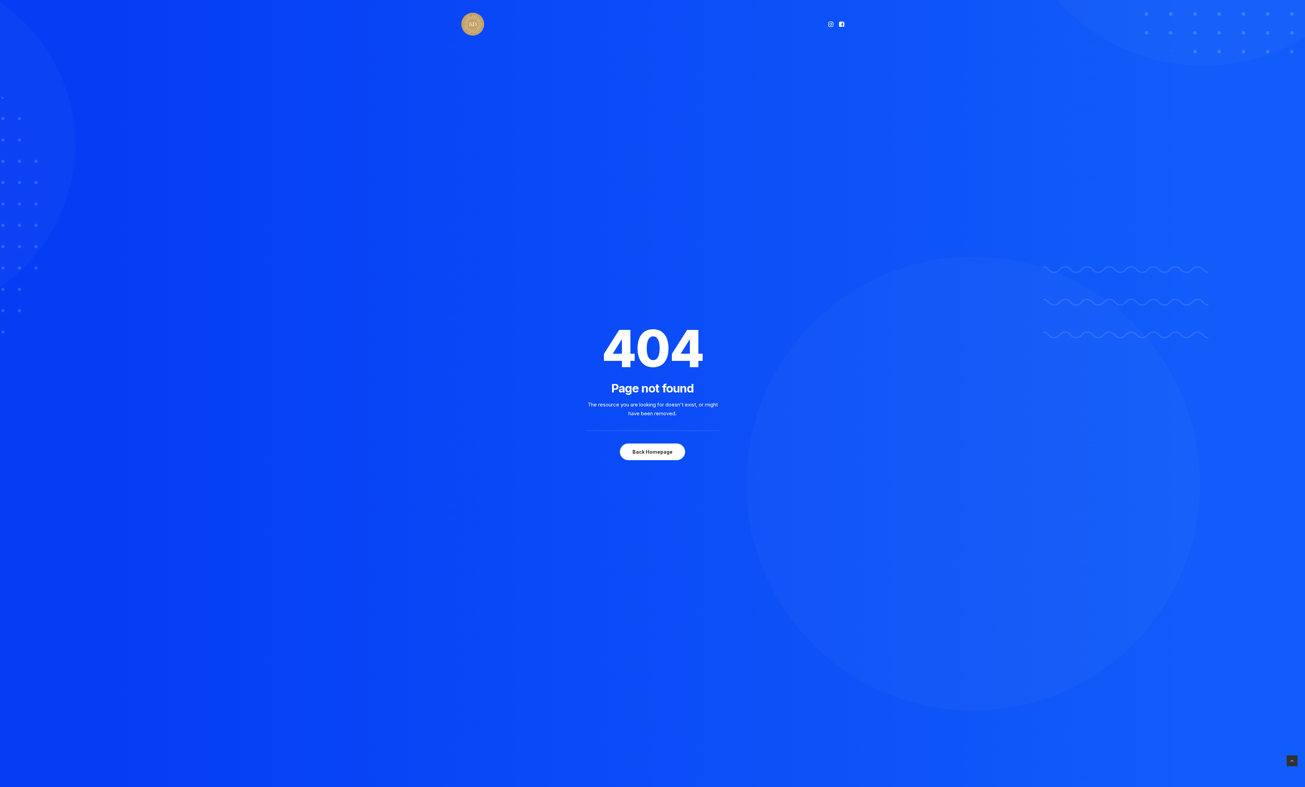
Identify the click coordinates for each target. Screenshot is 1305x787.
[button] (831, 24)
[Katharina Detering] (473, 24)
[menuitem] (831, 24)
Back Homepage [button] (652, 452)
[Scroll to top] (1292, 760)
